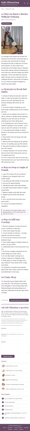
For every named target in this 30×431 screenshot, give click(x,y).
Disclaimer (10, 427)
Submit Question (7, 356)
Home (2, 9)
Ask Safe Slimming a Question (18, 300)
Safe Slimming (10, 2)
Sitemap (10, 429)
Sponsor (21, 429)
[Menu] (27, 3)
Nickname (3, 328)
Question (3, 341)
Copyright (26, 427)
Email (12, 335)
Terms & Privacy (18, 427)
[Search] (25, 3)
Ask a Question (6, 23)
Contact (16, 429)
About (4, 427)
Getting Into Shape (10, 9)
